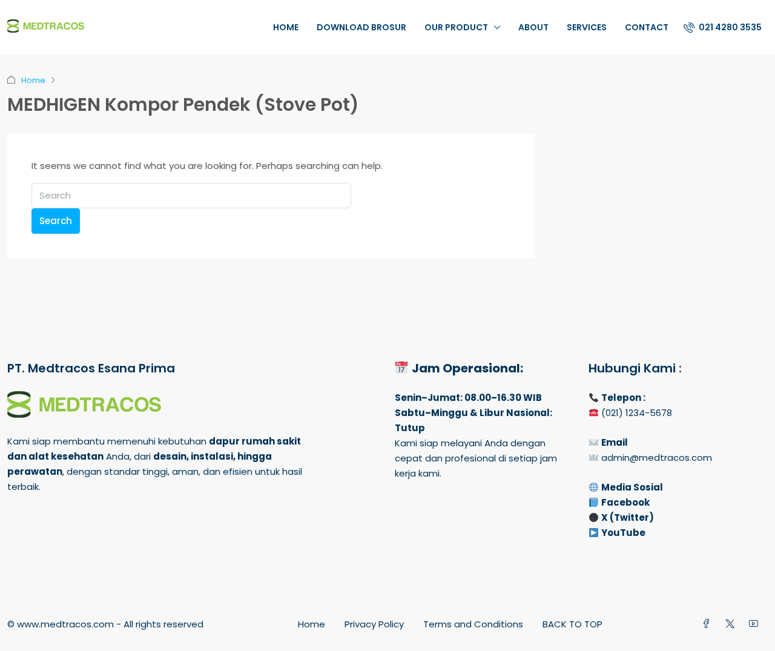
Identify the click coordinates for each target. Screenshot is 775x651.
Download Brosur (361, 27)
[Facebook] (709, 624)
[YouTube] (756, 624)
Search (55, 220)
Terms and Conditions (473, 624)
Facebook (625, 502)
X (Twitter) (627, 517)
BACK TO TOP (572, 624)
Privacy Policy (374, 624)
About (533, 27)
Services (587, 27)
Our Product (456, 27)
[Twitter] (732, 624)
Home (285, 27)
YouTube (623, 532)
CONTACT (646, 27)
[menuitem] (723, 27)
